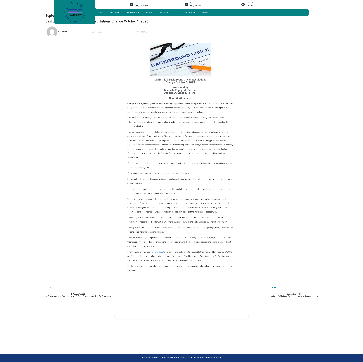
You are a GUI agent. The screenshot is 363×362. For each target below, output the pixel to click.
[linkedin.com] (275, 287)
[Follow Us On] (243, 4)
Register (149, 12)
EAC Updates (163, 12)
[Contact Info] (186, 4)
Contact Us (205, 12)
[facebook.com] (270, 287)
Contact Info (193, 3)
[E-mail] (131, 4)
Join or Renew (114, 12)
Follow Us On (250, 3)
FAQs (176, 12)
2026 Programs (131, 12)
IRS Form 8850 (157, 252)
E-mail (136, 3)
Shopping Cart (190, 12)
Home (101, 12)
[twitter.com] (272, 287)
